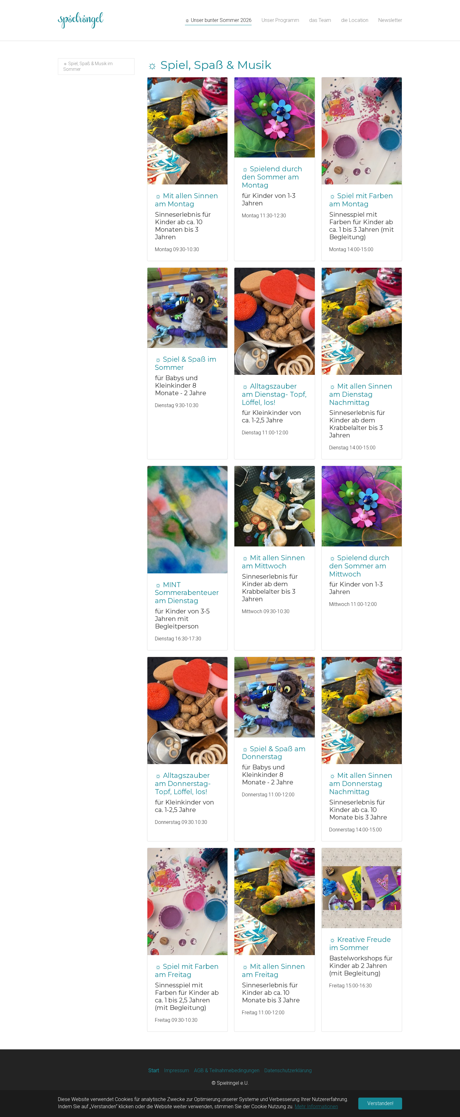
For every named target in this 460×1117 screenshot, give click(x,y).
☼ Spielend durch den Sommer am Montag (272, 177)
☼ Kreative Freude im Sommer (360, 943)
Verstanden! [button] (380, 1103)
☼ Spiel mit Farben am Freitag (187, 970)
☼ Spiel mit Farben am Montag (361, 200)
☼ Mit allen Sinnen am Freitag (273, 970)
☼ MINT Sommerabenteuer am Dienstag (187, 593)
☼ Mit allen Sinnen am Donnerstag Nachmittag (360, 783)
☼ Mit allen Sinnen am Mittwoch (273, 562)
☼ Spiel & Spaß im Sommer (185, 363)
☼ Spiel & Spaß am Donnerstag (273, 753)
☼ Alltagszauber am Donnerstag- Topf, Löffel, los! (183, 783)
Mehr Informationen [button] (316, 1106)
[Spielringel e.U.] (80, 20)
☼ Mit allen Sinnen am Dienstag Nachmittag (360, 394)
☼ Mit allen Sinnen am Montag (186, 200)
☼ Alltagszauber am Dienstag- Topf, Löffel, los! (274, 394)
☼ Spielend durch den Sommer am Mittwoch (359, 566)
